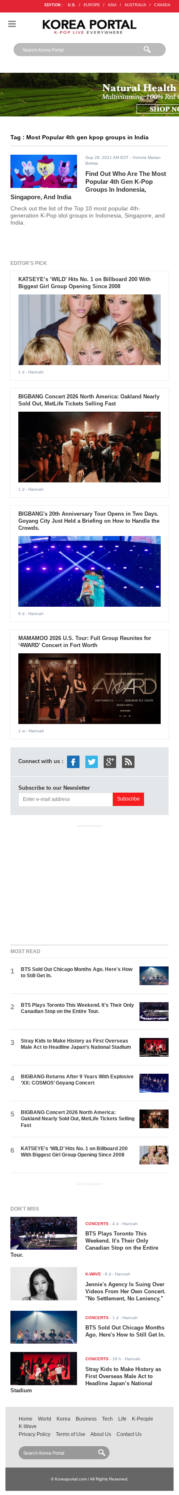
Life (122, 1419)
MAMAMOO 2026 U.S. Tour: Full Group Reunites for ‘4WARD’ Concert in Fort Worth (84, 641)
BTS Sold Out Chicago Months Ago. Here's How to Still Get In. (125, 1331)
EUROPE (92, 5)
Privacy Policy (34, 1434)
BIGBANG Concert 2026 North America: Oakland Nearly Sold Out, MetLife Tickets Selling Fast (88, 400)
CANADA (162, 5)
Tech (107, 1419)
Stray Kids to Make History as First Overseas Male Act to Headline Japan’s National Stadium (76, 1044)
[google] (110, 761)
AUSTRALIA (135, 5)
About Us (100, 1434)
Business (86, 1419)
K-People (142, 1419)
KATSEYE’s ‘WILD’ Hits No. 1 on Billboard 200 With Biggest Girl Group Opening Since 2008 (84, 282)
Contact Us (129, 1434)
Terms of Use (70, 1434)
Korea (63, 1419)
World (44, 1419)
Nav (12, 24)
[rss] (128, 761)
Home (25, 1419)
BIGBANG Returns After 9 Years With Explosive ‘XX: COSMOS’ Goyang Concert (77, 1080)
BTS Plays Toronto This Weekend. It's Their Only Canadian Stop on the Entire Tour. (77, 1008)
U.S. (72, 5)
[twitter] (91, 761)
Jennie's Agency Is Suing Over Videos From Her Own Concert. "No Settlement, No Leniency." (125, 1291)
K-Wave (28, 1426)
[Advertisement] (89, 883)
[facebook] (73, 761)
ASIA (112, 5)
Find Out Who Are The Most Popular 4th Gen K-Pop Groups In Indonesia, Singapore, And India (88, 185)
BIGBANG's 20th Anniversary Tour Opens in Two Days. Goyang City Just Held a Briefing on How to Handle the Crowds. (88, 521)
